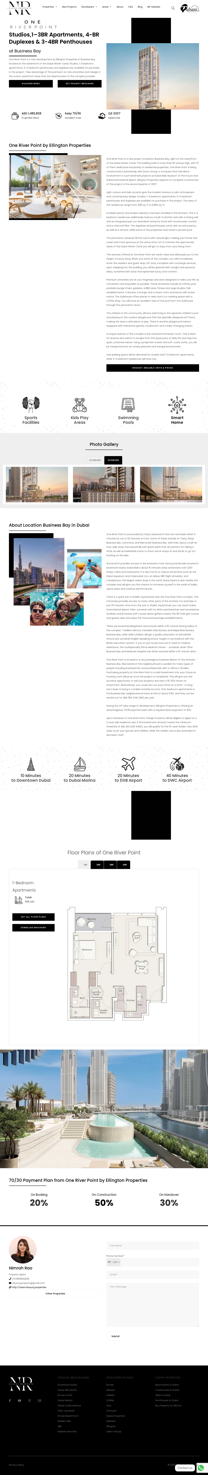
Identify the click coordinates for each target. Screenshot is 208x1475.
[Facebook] (10, 1400)
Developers (87, 6)
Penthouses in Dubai (166, 1400)
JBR (59, 1426)
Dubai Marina (65, 1400)
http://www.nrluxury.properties (29, 1287)
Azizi (108, 1405)
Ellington (111, 1426)
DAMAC (110, 1395)
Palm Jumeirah (66, 1410)
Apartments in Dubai (167, 1384)
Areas (105, 6)
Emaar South (65, 1395)
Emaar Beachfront (68, 1416)
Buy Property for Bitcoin (168, 1405)
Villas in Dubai (162, 1395)
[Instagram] (29, 1400)
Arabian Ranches (67, 1431)
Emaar (110, 1384)
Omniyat (111, 1410)
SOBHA (110, 1400)
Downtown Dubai (67, 1384)
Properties (48, 6)
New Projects (69, 6)
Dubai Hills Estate (67, 1390)
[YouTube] (19, 1400)
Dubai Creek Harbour (69, 1405)
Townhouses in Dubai (167, 1390)
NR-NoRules (153, 6)
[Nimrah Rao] (22, 1249)
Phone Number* (115, 1259)
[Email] (39, 1400)
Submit (115, 1336)
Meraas (110, 1390)
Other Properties (55, 1293)
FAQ (130, 6)
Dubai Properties (115, 1416)
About (120, 6)
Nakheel (110, 1421)
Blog (140, 6)
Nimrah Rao (20, 1268)
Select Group (113, 1431)
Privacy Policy (16, 1465)
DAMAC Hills (64, 1421)
